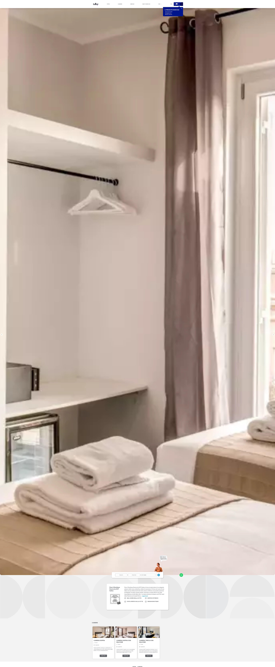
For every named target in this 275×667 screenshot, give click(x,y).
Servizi (132, 4)
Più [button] (159, 4)
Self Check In (146, 4)
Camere (120, 4)
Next (273, 334)
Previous (1, 334)
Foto (108, 4)
